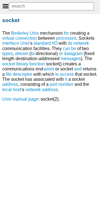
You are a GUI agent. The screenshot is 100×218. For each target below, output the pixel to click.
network (81, 43)
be (73, 48)
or (61, 53)
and (78, 69)
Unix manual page (20, 99)
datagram (73, 53)
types (7, 53)
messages (71, 58)
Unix (24, 43)
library (22, 63)
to (57, 74)
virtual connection (19, 38)
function (37, 63)
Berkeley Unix (25, 33)
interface (10, 43)
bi (32, 53)
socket (8, 63)
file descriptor (19, 74)
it (66, 79)
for (66, 33)
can (66, 48)
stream (21, 53)
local (7, 89)
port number (61, 84)
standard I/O (46, 43)
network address (41, 89)
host (17, 89)
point (49, 69)
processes (66, 38)
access (67, 74)
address (10, 84)
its (70, 43)
